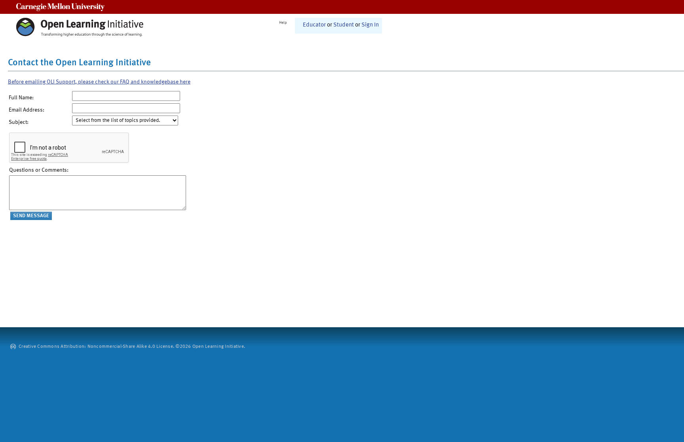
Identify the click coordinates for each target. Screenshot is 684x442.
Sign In (370, 25)
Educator (314, 25)
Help (283, 23)
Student (343, 25)
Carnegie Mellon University (60, 7)
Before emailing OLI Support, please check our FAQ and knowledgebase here (99, 82)
